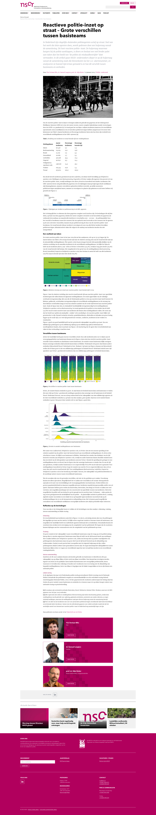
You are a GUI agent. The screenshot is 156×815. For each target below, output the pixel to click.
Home (22, 17)
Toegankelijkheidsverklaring (48, 809)
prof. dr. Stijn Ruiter (77, 72)
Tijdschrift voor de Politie (74, 612)
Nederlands (124, 3)
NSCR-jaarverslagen (65, 761)
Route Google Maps (65, 792)
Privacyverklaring (33, 809)
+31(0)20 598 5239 (104, 784)
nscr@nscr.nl (102, 780)
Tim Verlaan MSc (52, 72)
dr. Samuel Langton (64, 72)
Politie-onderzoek (102, 72)
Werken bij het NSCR (104, 761)
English (132, 3)
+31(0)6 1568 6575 (104, 782)
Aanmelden (25, 765)
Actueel (26, 17)
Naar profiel (70, 635)
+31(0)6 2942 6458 (104, 792)
